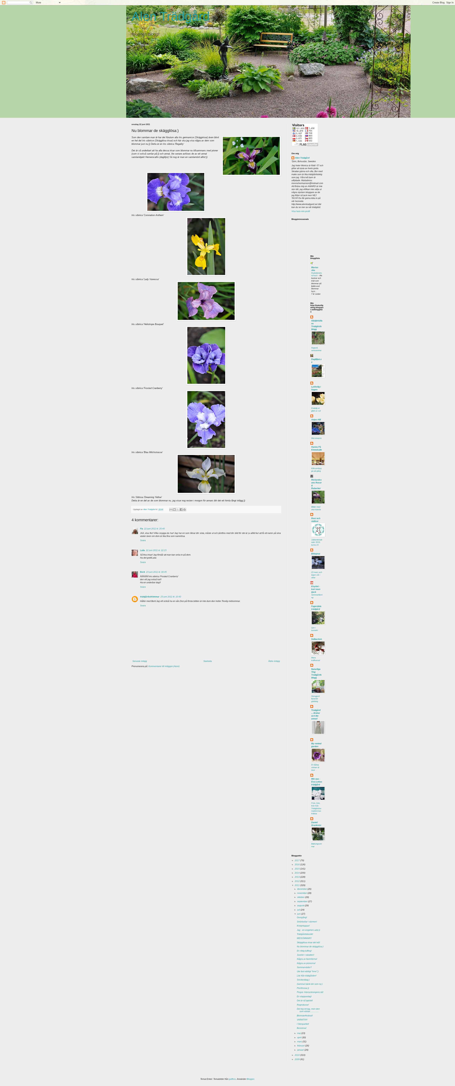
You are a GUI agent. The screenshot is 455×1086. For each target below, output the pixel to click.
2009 (297, 1059)
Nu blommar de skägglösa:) (310, 946)
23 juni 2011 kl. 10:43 (170, 596)
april (299, 1037)
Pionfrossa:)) (303, 988)
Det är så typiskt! (305, 1000)
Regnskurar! (303, 1005)
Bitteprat (315, 554)
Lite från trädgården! (306, 975)
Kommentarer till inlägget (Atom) (164, 666)
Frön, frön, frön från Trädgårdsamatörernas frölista (316, 808)
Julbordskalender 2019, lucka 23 (316, 542)
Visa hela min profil (300, 211)
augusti (301, 905)
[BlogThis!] (174, 509)
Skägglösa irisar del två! (308, 942)
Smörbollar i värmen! (307, 921)
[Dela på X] (178, 509)
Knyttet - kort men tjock (315, 589)
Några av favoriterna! (307, 959)
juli (299, 910)
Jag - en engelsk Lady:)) (308, 930)
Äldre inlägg (274, 661)
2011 (297, 885)
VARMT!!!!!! (302, 1020)
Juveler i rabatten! (305, 955)
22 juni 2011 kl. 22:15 (156, 550)
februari (301, 1045)
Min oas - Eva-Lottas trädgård (316, 782)
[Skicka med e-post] (171, 509)
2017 (297, 860)
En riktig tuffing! (304, 951)
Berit (142, 572)
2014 (297, 873)
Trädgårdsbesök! (305, 934)
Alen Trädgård (171, 16)
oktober (301, 897)
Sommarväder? (304, 967)
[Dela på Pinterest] (184, 509)
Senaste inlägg (139, 661)
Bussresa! (301, 1028)
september (302, 901)
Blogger (250, 1079)
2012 (297, 881)
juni (299, 914)
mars (300, 1041)
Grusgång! (302, 917)
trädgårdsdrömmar (149, 596)
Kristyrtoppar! (303, 926)
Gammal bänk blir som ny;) (310, 984)
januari (300, 1050)
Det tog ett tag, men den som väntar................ (308, 1010)
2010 (297, 1055)
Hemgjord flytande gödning (315, 699)
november (302, 893)
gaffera (232, 1079)
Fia (141, 528)
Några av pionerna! (306, 963)
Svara (143, 540)
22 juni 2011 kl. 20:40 (154, 528)
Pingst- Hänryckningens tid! (310, 992)
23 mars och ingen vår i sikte (316, 575)
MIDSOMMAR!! (304, 938)
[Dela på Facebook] (181, 509)
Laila (142, 550)
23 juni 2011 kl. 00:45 (156, 572)
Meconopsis (316, 438)
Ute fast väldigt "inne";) (307, 971)
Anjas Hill (316, 419)
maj (299, 1033)
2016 (297, 864)
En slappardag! (304, 996)
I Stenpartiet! (303, 1024)
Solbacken (316, 639)
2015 (297, 869)
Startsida (207, 661)
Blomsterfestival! (305, 1015)
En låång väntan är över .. (315, 767)
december (302, 889)
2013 (297, 877)
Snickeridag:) (303, 980)
